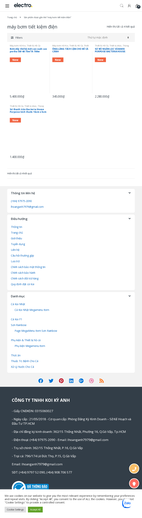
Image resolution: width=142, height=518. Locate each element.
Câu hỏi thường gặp (22, 255)
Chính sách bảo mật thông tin (28, 267)
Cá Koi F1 (16, 319)
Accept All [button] (35, 509)
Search (122, 6)
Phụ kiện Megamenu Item (30, 346)
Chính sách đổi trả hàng (24, 278)
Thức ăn (16, 355)
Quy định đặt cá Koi (22, 284)
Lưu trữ (15, 261)
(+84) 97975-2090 (21, 201)
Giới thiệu (16, 238)
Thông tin (16, 227)
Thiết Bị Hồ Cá (33, 45)
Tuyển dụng (18, 244)
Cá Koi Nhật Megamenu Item (32, 310)
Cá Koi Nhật (18, 304)
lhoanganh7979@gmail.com (27, 206)
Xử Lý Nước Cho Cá (22, 366)
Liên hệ (15, 250)
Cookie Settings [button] (15, 509)
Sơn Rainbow (18, 325)
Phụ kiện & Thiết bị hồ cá (25, 340)
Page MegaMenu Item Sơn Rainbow (36, 330)
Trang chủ (12, 17)
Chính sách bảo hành (23, 272)
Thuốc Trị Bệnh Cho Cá (24, 361)
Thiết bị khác (115, 45)
